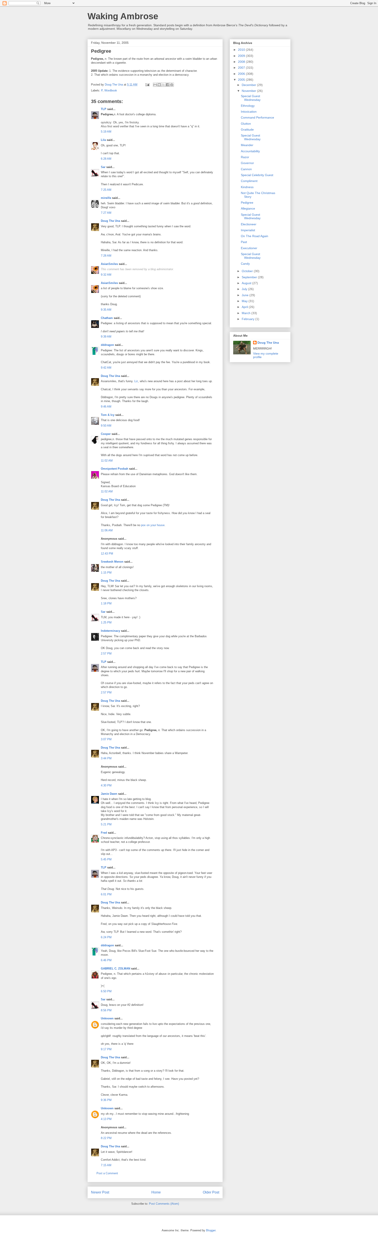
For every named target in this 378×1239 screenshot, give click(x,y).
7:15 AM (106, 1165)
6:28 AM (106, 158)
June (245, 295)
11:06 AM (107, 530)
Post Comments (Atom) (164, 1203)
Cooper (106, 434)
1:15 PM (106, 572)
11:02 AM (107, 460)
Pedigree (247, 202)
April (245, 307)
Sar (103, 167)
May (245, 301)
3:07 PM (106, 739)
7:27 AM (106, 212)
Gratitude (247, 129)
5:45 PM (106, 859)
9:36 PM (106, 1100)
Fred (104, 832)
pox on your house (152, 525)
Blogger (210, 1230)
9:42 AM (106, 367)
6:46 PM (106, 960)
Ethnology (248, 105)
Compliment (249, 181)
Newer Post (100, 1192)
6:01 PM (106, 894)
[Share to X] (163, 84)
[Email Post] (147, 84)
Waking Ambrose (123, 16)
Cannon (246, 169)
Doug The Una (110, 220)
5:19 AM (106, 131)
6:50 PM (106, 991)
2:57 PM (106, 653)
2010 (242, 49)
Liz (136, 381)
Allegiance (248, 208)
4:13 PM (106, 1119)
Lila (103, 140)
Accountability (250, 151)
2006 (242, 73)
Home (156, 1192)
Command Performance (257, 117)
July (245, 289)
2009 (242, 56)
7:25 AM (106, 189)
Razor (245, 157)
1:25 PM (106, 622)
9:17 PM (106, 1049)
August (247, 283)
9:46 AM (106, 406)
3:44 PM (106, 758)
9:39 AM (106, 336)
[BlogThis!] (159, 84)
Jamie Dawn (109, 793)
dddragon (107, 344)
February (248, 319)
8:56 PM (106, 1010)
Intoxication (249, 111)
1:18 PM (106, 603)
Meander (247, 145)
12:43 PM (107, 553)
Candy (245, 263)
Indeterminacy (110, 630)
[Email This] (155, 84)
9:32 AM (106, 274)
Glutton (246, 123)
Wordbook (110, 90)
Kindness (247, 187)
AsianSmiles (109, 264)
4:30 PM (106, 785)
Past (244, 242)
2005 (242, 79)
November (249, 91)
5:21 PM (106, 824)
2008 (242, 61)
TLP (103, 109)
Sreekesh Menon (112, 561)
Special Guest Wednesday (251, 98)
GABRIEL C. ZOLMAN (115, 968)
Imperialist (248, 230)
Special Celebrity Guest (257, 175)
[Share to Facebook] (167, 84)
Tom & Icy (107, 414)
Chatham (107, 318)
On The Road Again (254, 236)
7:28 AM (106, 255)
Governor (247, 163)
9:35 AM (106, 309)
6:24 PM (106, 937)
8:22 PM (106, 1138)
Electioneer (248, 224)
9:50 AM (106, 425)
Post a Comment (107, 1173)
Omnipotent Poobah (114, 468)
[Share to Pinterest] (172, 84)
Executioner (249, 248)
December (249, 85)
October (248, 271)
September (250, 277)
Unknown (107, 1018)
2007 (242, 67)
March (246, 313)
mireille (106, 198)
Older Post (211, 1192)
